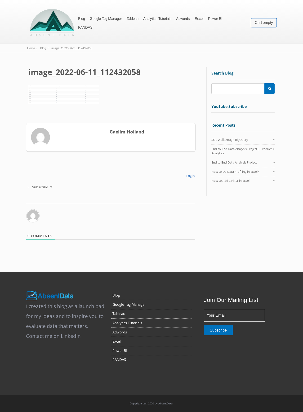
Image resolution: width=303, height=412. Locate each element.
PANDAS (85, 27)
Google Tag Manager (106, 19)
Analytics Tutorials (157, 19)
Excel (199, 19)
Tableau (132, 19)
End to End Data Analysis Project (234, 162)
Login (190, 175)
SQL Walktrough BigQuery (229, 139)
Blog (81, 19)
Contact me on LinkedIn (53, 336)
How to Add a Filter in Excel (230, 180)
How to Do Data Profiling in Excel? (235, 171)
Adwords (183, 19)
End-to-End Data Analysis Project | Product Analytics (241, 151)
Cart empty (264, 23)
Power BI (215, 19)
